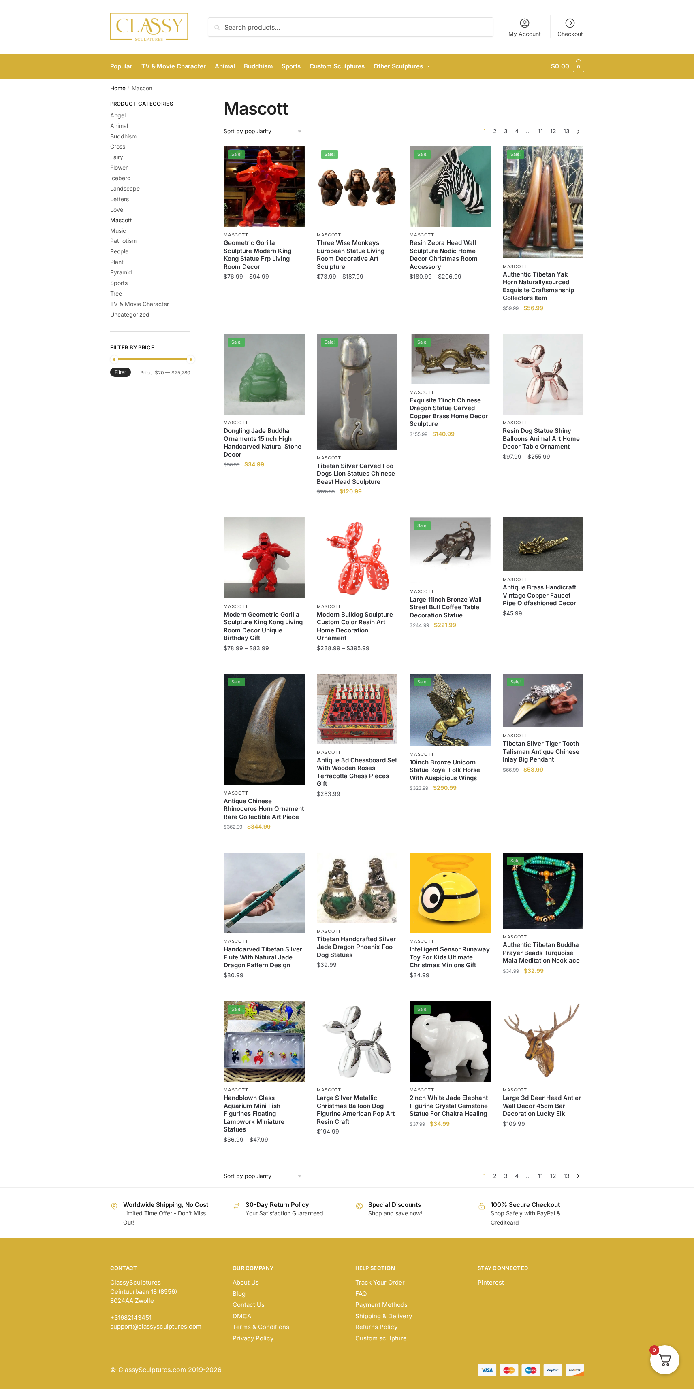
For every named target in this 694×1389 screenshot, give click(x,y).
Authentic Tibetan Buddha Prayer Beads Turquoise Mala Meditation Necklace (541, 952)
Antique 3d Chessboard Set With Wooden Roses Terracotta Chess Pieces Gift (357, 772)
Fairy (116, 156)
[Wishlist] (292, 158)
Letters (119, 199)
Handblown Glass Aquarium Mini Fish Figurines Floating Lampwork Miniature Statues (254, 1113)
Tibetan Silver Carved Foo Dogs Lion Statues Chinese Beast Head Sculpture (356, 473)
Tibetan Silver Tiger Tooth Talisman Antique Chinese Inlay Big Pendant (541, 751)
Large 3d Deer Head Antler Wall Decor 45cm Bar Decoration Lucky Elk (542, 1105)
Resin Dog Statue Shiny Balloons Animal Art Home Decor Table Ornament (541, 438)
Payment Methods (381, 1304)
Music (118, 230)
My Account (524, 33)
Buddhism (123, 136)
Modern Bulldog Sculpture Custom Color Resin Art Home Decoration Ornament (355, 626)
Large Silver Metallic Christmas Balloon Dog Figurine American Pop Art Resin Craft (356, 1109)
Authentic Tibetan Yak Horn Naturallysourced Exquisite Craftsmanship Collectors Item (538, 286)
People (119, 251)
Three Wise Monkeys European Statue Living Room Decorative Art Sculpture (350, 254)
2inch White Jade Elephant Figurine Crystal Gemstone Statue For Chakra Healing (449, 1105)
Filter (120, 372)
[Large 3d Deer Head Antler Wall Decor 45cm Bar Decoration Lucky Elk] (543, 1041)
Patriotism (123, 240)
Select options (264, 324)
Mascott (236, 235)
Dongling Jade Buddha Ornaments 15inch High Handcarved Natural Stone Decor (262, 442)
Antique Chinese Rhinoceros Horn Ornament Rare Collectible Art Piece (264, 809)
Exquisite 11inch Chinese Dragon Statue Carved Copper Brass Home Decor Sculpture (449, 412)
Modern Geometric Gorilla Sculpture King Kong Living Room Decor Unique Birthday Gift (263, 626)
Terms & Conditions (261, 1327)
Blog (239, 1294)
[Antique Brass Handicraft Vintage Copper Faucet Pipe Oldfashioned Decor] (543, 544)
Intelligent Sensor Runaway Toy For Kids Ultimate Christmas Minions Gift (450, 957)
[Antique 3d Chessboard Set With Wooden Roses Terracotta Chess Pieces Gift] (357, 709)
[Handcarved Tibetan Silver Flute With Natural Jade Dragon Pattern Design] (264, 893)
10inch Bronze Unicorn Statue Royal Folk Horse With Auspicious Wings (445, 770)
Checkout (570, 33)
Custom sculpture (381, 1338)
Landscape (125, 188)
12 (553, 131)
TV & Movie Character (139, 303)
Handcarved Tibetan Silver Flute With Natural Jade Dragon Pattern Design (263, 957)
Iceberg (120, 177)
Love (116, 209)
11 (540, 131)
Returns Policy (376, 1327)
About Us (246, 1282)
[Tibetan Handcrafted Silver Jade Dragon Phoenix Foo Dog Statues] (357, 888)
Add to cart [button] (543, 324)
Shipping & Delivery (383, 1316)
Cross (117, 146)
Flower (119, 167)
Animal (119, 125)
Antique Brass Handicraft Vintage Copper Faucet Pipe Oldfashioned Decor (539, 595)
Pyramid (121, 272)
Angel (118, 115)
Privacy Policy (253, 1338)
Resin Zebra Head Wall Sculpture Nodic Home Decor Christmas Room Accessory (444, 254)
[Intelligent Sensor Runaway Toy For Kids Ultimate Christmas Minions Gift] (450, 893)
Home (118, 88)
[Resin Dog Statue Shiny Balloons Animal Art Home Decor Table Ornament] (543, 374)
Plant (117, 261)
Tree (116, 293)
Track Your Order (380, 1282)
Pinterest (491, 1282)
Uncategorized (129, 314)
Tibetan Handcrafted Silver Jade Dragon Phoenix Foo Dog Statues (356, 947)
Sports (119, 282)
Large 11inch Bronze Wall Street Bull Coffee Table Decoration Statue (446, 607)
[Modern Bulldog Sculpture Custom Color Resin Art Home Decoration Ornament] (357, 557)
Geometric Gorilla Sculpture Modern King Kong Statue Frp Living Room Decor (257, 254)
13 (567, 131)
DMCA (242, 1316)
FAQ (361, 1294)
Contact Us (249, 1304)
